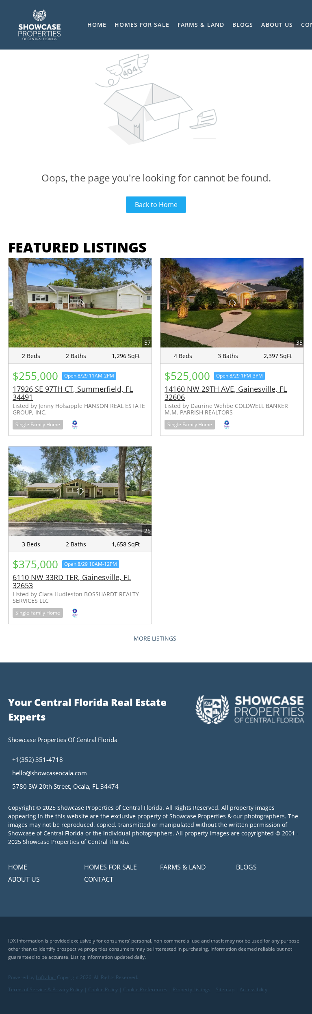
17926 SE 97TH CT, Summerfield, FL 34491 (73, 393)
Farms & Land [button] (201, 24)
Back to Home (156, 204)
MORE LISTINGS (155, 638)
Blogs (243, 24)
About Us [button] (277, 24)
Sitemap (225, 989)
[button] (39, 24)
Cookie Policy (103, 989)
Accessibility (253, 989)
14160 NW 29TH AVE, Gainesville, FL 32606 (226, 393)
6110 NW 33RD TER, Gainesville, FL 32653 (72, 581)
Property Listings (191, 989)
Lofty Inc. (46, 977)
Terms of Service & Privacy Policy (45, 989)
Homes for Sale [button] (142, 24)
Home (96, 24)
